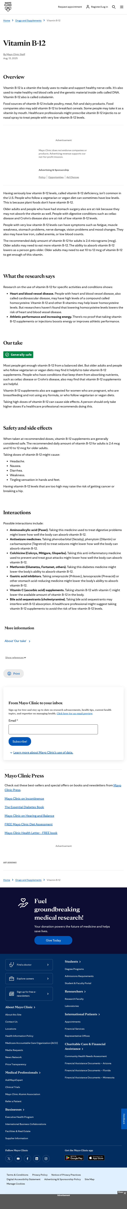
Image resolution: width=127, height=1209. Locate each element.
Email (13, 720)
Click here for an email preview (74, 713)
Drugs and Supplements (28, 20)
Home (6, 20)
